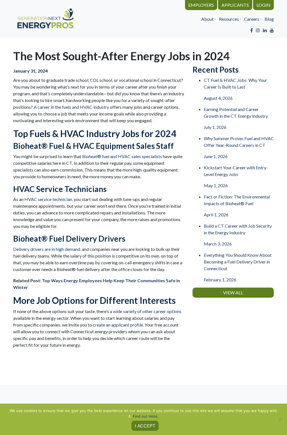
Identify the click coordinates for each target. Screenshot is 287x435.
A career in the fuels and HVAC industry (71, 107)
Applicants (235, 5)
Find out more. (146, 416)
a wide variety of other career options (145, 311)
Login (263, 5)
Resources (229, 19)
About (207, 19)
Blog (269, 19)
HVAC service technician (48, 199)
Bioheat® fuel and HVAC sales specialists (122, 156)
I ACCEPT (145, 426)
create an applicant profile (118, 324)
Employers (201, 5)
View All (233, 292)
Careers (251, 19)
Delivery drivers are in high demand (46, 249)
